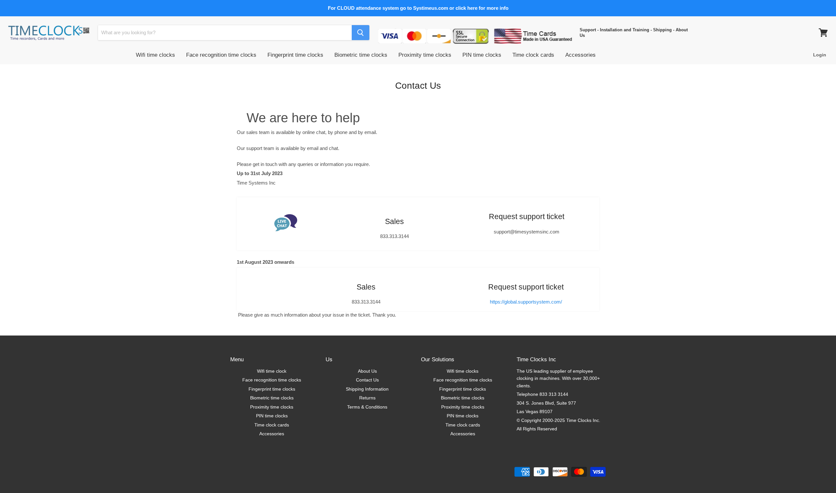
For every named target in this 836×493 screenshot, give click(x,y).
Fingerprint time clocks (295, 55)
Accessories (580, 55)
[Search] (360, 32)
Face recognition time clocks (221, 55)
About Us (367, 371)
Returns (367, 397)
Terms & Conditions (367, 407)
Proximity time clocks (424, 55)
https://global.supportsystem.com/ (526, 302)
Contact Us (367, 379)
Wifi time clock (271, 371)
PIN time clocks (481, 55)
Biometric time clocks (360, 55)
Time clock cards (533, 55)
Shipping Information (367, 389)
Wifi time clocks (155, 55)
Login (819, 54)
